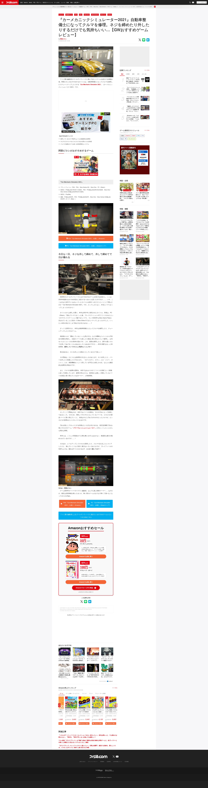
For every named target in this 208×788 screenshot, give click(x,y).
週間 (133, 74)
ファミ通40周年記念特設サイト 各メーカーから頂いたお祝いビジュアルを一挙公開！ (142, 195)
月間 (138, 74)
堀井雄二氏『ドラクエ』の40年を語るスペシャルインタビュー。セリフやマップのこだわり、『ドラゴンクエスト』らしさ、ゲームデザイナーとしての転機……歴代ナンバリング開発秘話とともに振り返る (126, 271)
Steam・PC (123, 139)
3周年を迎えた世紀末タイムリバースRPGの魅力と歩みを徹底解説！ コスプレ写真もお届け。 (126, 196)
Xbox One (96, 6)
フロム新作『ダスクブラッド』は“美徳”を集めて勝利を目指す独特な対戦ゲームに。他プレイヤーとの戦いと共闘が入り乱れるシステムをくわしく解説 (87, 741)
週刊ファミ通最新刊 (128, 148)
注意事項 (109, 761)
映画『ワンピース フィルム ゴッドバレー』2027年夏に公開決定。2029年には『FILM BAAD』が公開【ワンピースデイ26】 (133, 80)
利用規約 (102, 761)
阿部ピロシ (63, 39)
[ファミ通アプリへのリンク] (99, 770)
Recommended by (103, 681)
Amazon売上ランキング (67, 688)
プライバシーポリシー (93, 761)
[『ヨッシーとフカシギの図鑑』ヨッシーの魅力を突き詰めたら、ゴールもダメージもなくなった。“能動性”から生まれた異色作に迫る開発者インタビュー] (143, 238)
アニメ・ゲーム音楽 (100, 693)
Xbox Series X (103, 6)
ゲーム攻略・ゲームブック (72, 693)
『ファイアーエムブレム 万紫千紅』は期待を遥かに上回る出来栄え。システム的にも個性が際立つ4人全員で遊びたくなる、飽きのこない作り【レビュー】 (126, 224)
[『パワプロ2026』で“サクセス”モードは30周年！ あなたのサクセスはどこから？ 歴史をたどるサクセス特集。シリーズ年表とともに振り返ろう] (143, 215)
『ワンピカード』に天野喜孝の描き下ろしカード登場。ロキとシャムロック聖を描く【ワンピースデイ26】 (132, 99)
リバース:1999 (127, 190)
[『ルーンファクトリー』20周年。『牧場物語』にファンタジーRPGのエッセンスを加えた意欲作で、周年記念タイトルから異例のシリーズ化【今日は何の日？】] (145, 89)
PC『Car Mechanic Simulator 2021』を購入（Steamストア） (87, 246)
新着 (21, 2)
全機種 (122, 135)
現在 (122, 74)
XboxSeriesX (132, 139)
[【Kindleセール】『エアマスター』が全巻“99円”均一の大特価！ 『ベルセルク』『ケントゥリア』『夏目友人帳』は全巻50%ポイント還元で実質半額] (145, 117)
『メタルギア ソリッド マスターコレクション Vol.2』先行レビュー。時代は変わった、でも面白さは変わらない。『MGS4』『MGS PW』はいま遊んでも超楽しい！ (87, 736)
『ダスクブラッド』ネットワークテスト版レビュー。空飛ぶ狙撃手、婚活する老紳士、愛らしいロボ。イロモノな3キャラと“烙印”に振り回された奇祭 (87, 746)
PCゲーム (39, 2)
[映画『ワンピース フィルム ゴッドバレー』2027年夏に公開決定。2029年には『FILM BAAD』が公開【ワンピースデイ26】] (145, 79)
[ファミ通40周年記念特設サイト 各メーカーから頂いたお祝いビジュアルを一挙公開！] (143, 186)
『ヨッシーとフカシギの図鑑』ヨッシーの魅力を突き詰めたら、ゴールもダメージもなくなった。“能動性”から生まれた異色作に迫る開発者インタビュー (142, 248)
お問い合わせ (82, 761)
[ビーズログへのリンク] (109, 770)
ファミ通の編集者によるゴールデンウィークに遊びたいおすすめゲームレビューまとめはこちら (85, 515)
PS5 (34, 2)
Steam (114, 6)
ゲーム (61, 693)
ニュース (63, 2)
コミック (84, 693)
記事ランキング (125, 70)
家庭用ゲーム (82, 6)
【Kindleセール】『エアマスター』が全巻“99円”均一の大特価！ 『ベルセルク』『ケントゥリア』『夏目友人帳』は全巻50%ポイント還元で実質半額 (132, 118)
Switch (30, 2)
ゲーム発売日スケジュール (129, 130)
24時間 (128, 74)
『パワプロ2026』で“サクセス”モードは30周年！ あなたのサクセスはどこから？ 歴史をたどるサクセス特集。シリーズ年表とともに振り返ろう (142, 224)
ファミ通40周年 (143, 190)
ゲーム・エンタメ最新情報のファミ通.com (62, 6)
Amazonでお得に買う (86, 556)
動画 (68, 2)
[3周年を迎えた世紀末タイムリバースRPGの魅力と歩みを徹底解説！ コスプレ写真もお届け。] (126, 186)
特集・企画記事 (74, 2)
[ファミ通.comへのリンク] (11, 2)
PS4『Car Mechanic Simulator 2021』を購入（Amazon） (87, 238)
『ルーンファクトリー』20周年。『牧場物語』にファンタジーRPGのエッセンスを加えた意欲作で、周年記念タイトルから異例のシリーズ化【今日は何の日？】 (133, 90)
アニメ (91, 693)
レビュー (75, 6)
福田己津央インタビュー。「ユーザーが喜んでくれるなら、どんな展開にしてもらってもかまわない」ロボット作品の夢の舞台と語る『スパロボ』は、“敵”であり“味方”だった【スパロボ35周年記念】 (126, 248)
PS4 (91, 6)
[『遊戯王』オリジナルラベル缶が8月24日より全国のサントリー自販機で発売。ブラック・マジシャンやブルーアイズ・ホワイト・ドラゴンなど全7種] (145, 107)
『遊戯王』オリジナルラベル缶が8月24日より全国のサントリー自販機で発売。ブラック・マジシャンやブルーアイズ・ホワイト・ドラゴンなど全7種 (133, 108)
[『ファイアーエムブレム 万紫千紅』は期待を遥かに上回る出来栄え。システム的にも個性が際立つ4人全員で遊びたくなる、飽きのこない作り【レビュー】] (126, 215)
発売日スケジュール (48, 2)
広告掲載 (127, 761)
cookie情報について (117, 761)
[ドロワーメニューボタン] (2, 2)
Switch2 (26, 2)
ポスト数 (144, 74)
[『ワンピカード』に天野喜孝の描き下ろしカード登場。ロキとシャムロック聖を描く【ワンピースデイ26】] (145, 98)
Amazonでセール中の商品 (86, 588)
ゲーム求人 (57, 2)
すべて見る (114, 687)
